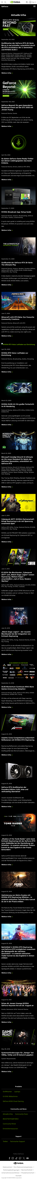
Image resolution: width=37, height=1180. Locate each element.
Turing (26, 472)
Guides (11, 217)
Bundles (21, 268)
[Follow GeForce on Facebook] (9, 1158)
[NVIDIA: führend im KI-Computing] (15, 2)
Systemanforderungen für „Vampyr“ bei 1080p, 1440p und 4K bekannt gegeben (17, 1054)
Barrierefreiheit (26, 1170)
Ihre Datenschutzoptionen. (23, 1167)
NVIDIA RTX (10, 57)
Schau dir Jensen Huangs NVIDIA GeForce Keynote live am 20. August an (17, 1004)
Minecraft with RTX (19, 323)
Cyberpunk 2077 (18, 53)
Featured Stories (6, 53)
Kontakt (18, 1176)
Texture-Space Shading (15, 472)
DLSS (14, 693)
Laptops (17, 1091)
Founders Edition (29, 268)
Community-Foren (21, 1114)
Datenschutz (7, 1167)
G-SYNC (15, 586)
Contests (22, 586)
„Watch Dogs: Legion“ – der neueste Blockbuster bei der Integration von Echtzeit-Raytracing (16, 634)
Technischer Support (17, 1141)
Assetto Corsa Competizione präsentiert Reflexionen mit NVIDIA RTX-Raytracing (17, 739)
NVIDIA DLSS (10, 55)
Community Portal (9, 1124)
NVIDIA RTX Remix (20, 57)
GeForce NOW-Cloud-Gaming (13, 1101)
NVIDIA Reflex (27, 270)
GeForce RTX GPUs (24, 167)
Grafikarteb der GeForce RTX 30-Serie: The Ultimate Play (17, 263)
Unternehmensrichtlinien (11, 1173)
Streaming (30, 359)
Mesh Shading (10, 469)
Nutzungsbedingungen (11, 1170)
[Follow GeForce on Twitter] (24, 1158)
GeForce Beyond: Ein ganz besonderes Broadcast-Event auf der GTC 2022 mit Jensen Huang (17, 107)
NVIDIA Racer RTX (20, 55)
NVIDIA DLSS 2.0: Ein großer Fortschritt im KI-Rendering (17, 405)
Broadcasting (23, 216)
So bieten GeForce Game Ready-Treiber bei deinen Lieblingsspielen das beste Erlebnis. (17, 161)
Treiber (5, 1141)
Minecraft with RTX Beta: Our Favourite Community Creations (17, 318)
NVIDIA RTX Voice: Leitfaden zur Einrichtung (14, 354)
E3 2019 (32, 527)
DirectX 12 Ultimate (19, 467)
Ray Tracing (21, 58)
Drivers (15, 167)
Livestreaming (18, 217)
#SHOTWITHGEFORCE (10, 1119)
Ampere (15, 216)
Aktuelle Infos (8, 1114)
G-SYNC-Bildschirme (10, 1096)
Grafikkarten (7, 1091)
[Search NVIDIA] (5, 2)
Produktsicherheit (27, 1173)
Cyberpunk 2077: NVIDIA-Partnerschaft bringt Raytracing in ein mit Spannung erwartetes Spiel (17, 521)
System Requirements (8, 1058)
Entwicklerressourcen (10, 1129)
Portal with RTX (11, 58)
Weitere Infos (6, 73)
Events (15, 113)
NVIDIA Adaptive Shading (23, 469)
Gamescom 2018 (11, 1009)
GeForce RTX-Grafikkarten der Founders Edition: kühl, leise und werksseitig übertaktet (14, 789)
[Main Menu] (2, 2)
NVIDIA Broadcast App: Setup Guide (16, 212)
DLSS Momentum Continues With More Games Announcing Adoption (17, 688)
